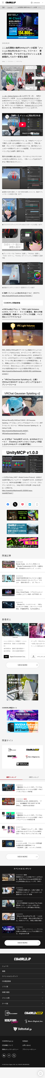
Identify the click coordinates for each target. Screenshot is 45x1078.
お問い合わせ (26, 1045)
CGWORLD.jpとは (7, 1041)
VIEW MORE (22, 665)
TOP (3, 7)
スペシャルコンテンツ (10, 976)
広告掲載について (7, 1045)
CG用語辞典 (6, 981)
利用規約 (25, 1041)
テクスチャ (11, 61)
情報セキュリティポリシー (10, 1049)
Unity (3, 61)
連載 (3, 971)
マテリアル (19, 61)
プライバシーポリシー (29, 1049)
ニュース (9, 7)
